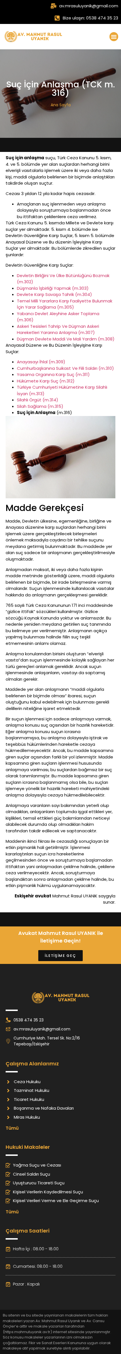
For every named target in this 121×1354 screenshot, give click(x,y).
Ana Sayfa (61, 105)
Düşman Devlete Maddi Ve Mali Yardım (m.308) (66, 339)
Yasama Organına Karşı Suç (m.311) (53, 374)
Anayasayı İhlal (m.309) (41, 362)
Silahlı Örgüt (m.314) (37, 400)
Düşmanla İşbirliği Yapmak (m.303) (53, 288)
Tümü (12, 1128)
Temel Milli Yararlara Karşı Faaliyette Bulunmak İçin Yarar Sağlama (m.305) (64, 304)
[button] (113, 36)
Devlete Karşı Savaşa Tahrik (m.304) (54, 294)
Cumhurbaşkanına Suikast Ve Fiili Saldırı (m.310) (65, 368)
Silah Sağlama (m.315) (40, 406)
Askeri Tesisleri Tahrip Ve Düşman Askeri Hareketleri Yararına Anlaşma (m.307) (58, 329)
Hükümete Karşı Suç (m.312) (46, 381)
